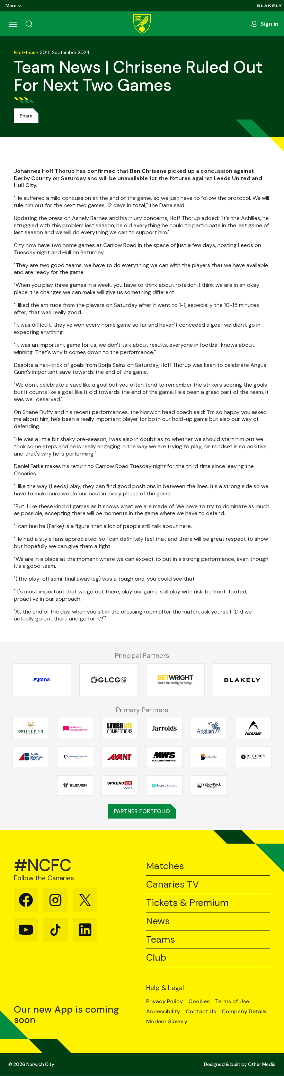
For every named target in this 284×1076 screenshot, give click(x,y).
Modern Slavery (166, 1021)
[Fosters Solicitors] (164, 785)
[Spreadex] (119, 785)
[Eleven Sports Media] (75, 785)
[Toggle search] (29, 23)
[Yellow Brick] (209, 785)
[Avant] (119, 757)
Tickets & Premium (187, 903)
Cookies (199, 1001)
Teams (160, 940)
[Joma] (42, 680)
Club (156, 958)
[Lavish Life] (119, 728)
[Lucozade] (253, 728)
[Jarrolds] (164, 728)
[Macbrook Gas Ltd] (75, 757)
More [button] (11, 6)
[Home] (142, 23)
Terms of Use (232, 1001)
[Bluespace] (209, 757)
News (158, 921)
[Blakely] (269, 5)
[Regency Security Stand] (253, 757)
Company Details (244, 1011)
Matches (165, 866)
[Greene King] (30, 728)
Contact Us (201, 1011)
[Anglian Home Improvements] (209, 728)
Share (26, 116)
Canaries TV (172, 885)
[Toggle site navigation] (12, 23)
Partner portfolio (142, 811)
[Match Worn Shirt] (164, 757)
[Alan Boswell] (30, 757)
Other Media (262, 1064)
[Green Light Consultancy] (108, 680)
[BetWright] (175, 680)
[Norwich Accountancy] (75, 728)
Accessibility (163, 1011)
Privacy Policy (164, 1001)
